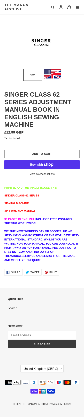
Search (12, 308)
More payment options (42, 173)
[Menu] (77, 7)
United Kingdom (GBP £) (41, 368)
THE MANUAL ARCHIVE (17, 7)
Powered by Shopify (60, 404)
